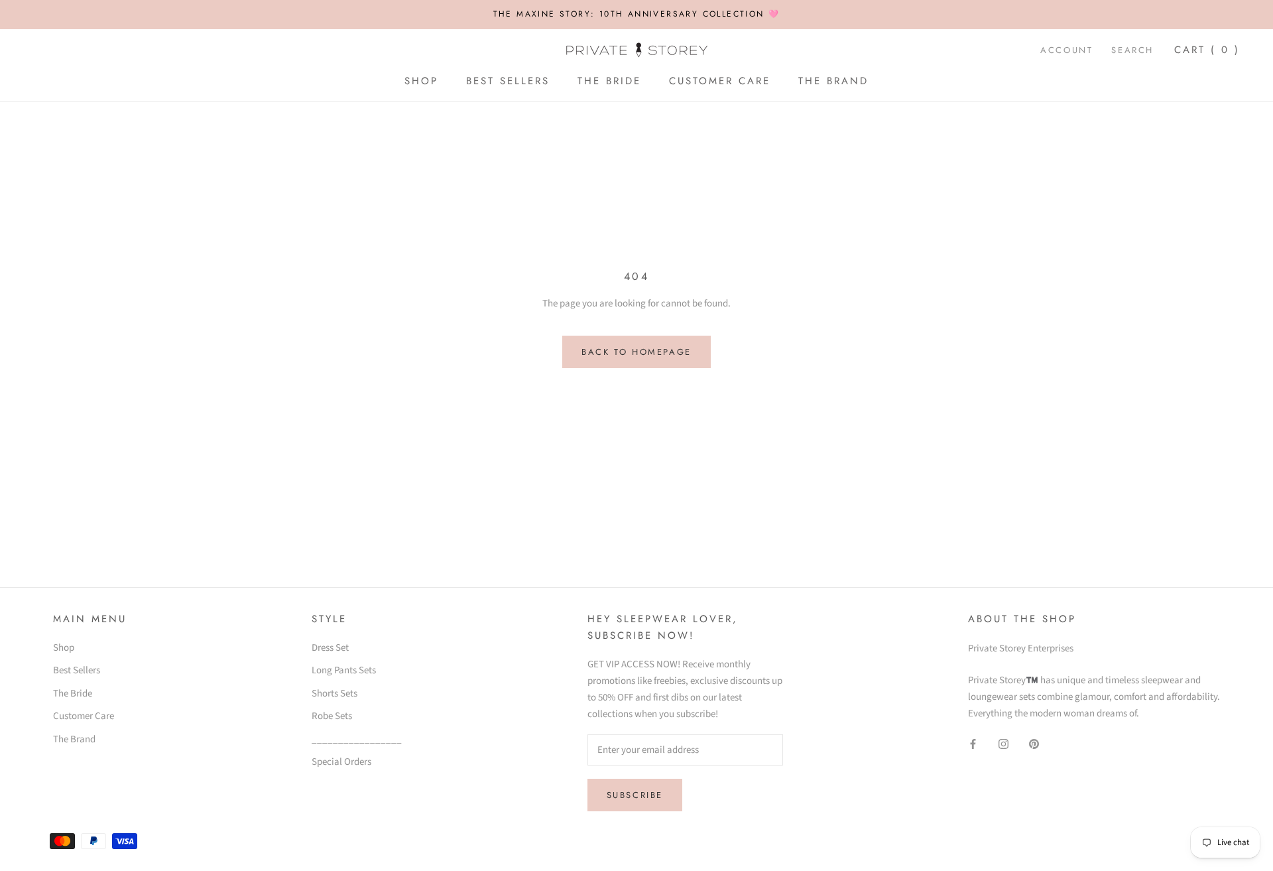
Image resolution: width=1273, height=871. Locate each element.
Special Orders (341, 762)
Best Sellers (508, 81)
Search (1132, 50)
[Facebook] (973, 744)
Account (1066, 50)
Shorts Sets (334, 694)
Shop (421, 81)
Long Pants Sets (344, 670)
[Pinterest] (1034, 744)
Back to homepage (636, 352)
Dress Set (330, 648)
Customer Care (719, 81)
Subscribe (635, 795)
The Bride (609, 81)
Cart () (1207, 49)
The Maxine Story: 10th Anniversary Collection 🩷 (636, 14)
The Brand (833, 81)
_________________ (357, 739)
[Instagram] (1003, 744)
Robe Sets (332, 716)
